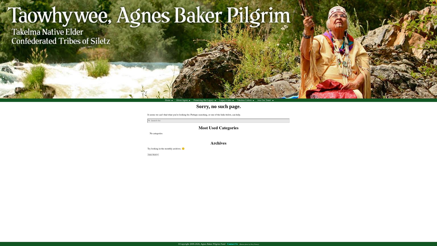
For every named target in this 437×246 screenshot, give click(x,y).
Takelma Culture (244, 100)
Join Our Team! (264, 100)
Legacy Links (225, 100)
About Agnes (182, 100)
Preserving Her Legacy (203, 100)
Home (167, 100)
